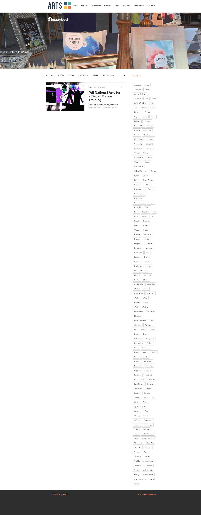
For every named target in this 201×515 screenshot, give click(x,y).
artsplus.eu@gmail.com (149, 494)
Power (136, 352)
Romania (150, 384)
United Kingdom (147, 434)
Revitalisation (138, 384)
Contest (136, 153)
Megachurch (138, 293)
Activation (137, 89)
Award (152, 108)
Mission (146, 302)
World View (138, 465)
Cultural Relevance (140, 171)
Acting (147, 85)
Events (136, 212)
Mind (145, 298)
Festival (144, 216)
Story (147, 411)
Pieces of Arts (138, 343)
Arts (152, 103)
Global (136, 230)
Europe (150, 203)
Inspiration (137, 248)
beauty (136, 474)
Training (146, 429)
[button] (124, 75)
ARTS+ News (108, 75)
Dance (136, 175)
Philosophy (138, 339)
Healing (137, 234)
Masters (137, 289)
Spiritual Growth (140, 406)
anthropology (147, 470)
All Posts (49, 75)
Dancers (145, 175)
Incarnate (149, 243)
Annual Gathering (140, 94)
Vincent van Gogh (148, 438)
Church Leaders (148, 135)
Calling (149, 126)
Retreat (143, 379)
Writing (136, 470)
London (136, 280)
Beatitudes (137, 112)
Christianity (147, 130)
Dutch (147, 185)
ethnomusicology (140, 479)
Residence (137, 375)
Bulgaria (137, 121)
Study (145, 416)
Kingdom (137, 257)
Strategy (137, 416)
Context (145, 153)
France (136, 225)
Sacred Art (138, 388)
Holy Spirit (147, 234)
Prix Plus (153, 352)
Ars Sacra (137, 98)
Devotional (138, 185)
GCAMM (146, 225)
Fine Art (136, 221)
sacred (136, 483)
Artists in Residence (140, 103)
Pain (135, 329)
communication (148, 474)
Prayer (144, 352)
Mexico (136, 298)
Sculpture (147, 393)
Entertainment (138, 198)
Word (145, 452)
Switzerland (148, 420)
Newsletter (138, 316)
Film (152, 216)
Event (147, 207)
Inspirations (83, 75)
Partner (153, 329)
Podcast (149, 343)
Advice (147, 89)
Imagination (138, 243)
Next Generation (140, 320)
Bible (145, 117)
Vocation (148, 447)
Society (136, 402)
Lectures (148, 266)
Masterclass (151, 284)
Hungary (137, 239)
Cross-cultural (138, 166)
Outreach (148, 325)
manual (152, 479)
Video (136, 438)
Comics (150, 139)
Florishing (146, 221)
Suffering (137, 420)
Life (135, 271)
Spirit (145, 402)
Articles (61, 75)
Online (152, 320)
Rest (135, 379)
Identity (146, 239)
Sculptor (137, 393)
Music (136, 307)
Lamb (146, 257)
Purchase (137, 361)
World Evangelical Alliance (143, 461)
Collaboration (139, 139)
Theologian (138, 425)
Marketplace (138, 284)
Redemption (138, 366)
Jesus (147, 252)
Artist (146, 98)
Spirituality (137, 411)
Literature (143, 271)
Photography (150, 339)
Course (149, 157)
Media (95, 75)
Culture (153, 171)
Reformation (138, 370)
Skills (153, 397)
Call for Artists (139, 126)
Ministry (136, 302)
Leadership (138, 266)
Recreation (147, 361)
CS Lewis (147, 121)
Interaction (148, 248)
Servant (136, 397)
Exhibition (145, 212)
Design (136, 180)
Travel (136, 434)
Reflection (149, 366)
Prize (136, 357)
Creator (147, 162)
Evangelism (138, 207)
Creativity (137, 162)
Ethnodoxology (139, 203)
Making (146, 280)
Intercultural (138, 252)
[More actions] (122, 87)
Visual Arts (149, 443)
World (147, 456)
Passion (136, 334)
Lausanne (137, 262)
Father (136, 216)
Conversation (138, 157)
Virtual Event (138, 443)
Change (137, 130)
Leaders (147, 262)
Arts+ (136, 108)
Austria (144, 108)
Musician (145, 307)
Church (136, 135)
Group (145, 230)
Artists (154, 98)
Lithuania (137, 275)
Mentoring (150, 293)
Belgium (137, 117)
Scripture (148, 388)
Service (145, 397)
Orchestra (137, 325)
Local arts (147, 275)
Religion (149, 370)
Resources (148, 375)
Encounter (151, 189)
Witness (137, 452)
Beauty (147, 112)
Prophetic (145, 357)
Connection (150, 148)
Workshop (137, 456)
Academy (137, 85)
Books (71, 75)
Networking (151, 311)
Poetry (136, 348)
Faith (154, 212)
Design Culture (148, 180)
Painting (144, 329)
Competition (150, 144)
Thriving (136, 429)
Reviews (152, 379)
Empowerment (139, 189)
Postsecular (146, 348)
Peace (145, 334)
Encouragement (139, 194)
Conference (138, 148)
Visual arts (137, 447)
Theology (149, 425)
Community (138, 144)
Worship (149, 465)
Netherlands (138, 311)
